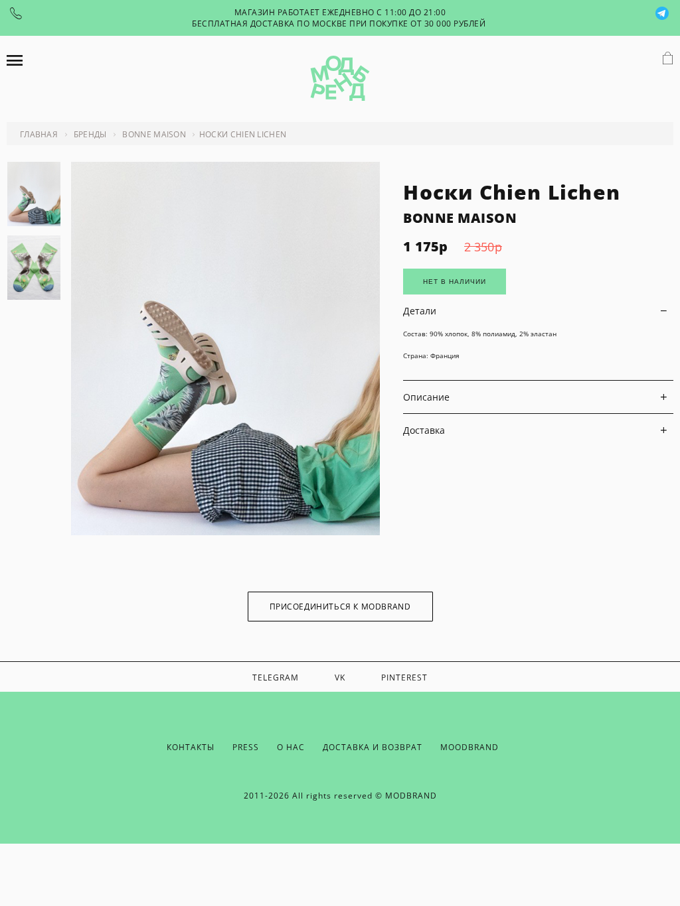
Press (245, 747)
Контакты (190, 747)
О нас (291, 747)
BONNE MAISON (460, 218)
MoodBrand (469, 747)
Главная (39, 134)
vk (340, 677)
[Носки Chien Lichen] (225, 531)
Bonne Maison (154, 134)
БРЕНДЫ (90, 134)
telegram (275, 677)
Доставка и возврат (372, 747)
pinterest (404, 677)
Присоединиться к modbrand (340, 606)
